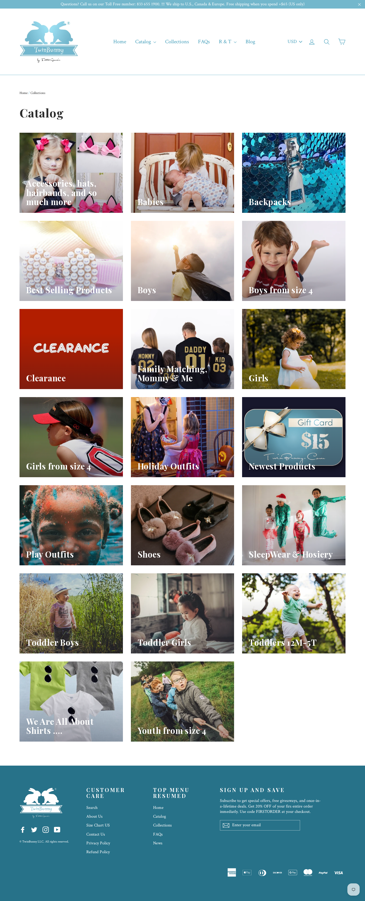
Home (119, 41)
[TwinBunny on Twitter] (34, 829)
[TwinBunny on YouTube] (57, 829)
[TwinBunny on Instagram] (45, 829)
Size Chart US (98, 825)
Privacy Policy (98, 843)
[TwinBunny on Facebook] (23, 829)
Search (92, 807)
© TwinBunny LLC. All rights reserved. (44, 842)
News (157, 843)
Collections (177, 41)
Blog (250, 41)
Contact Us (95, 834)
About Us (94, 816)
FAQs (204, 41)
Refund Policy (98, 852)
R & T (225, 41)
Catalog (143, 41)
